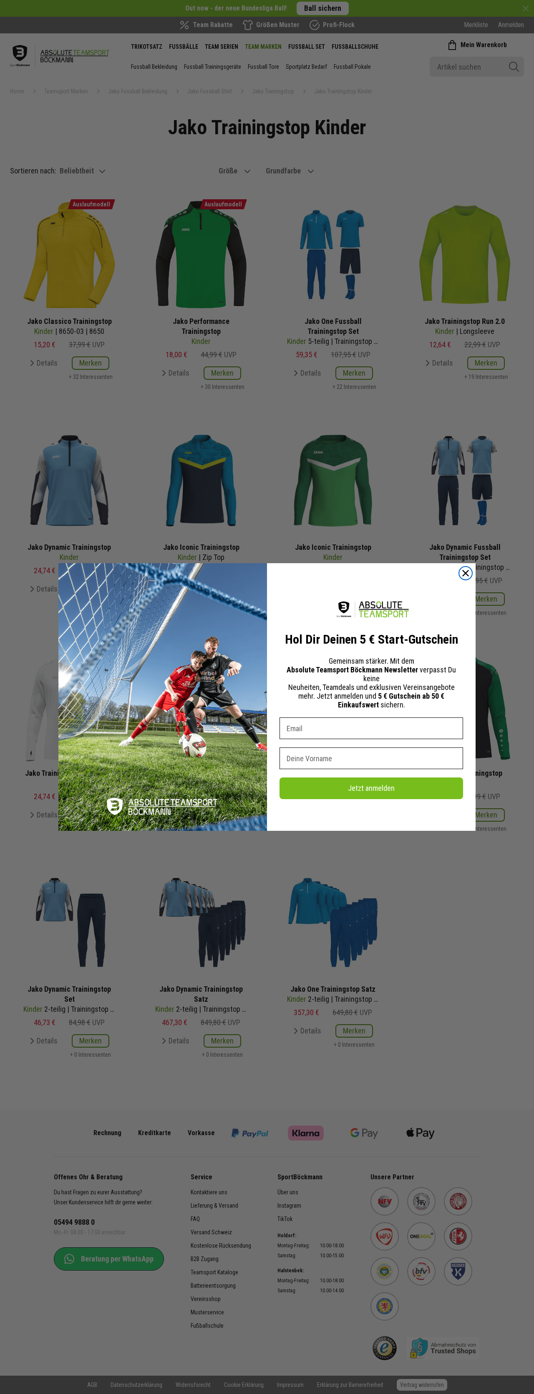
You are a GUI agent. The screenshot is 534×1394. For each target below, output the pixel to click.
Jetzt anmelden (371, 788)
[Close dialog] (465, 573)
